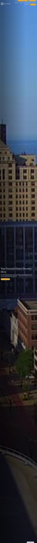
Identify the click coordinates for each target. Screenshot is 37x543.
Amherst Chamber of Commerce (23, 0)
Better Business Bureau (32, 0)
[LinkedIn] (16, 0)
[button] (16, 3)
